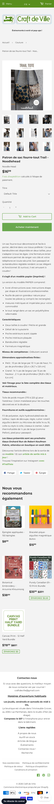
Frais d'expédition (11, 176)
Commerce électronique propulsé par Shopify (26, 787)
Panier (48, 3)
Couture (19, 42)
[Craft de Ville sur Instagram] (48, 775)
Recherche (27, 752)
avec (41, 460)
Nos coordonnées (11, 763)
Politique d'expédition (37, 766)
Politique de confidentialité (35, 763)
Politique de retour (13, 766)
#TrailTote (7, 464)
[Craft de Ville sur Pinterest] (43, 775)
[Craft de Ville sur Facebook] (38, 775)
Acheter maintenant (27, 227)
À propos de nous (27, 733)
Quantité (7, 202)
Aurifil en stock (27, 737)
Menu (9, 3)
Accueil (5, 42)
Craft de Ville (29, 784)
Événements (27, 745)
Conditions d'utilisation (26, 770)
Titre (4, 188)
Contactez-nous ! (27, 749)
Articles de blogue (27, 741)
